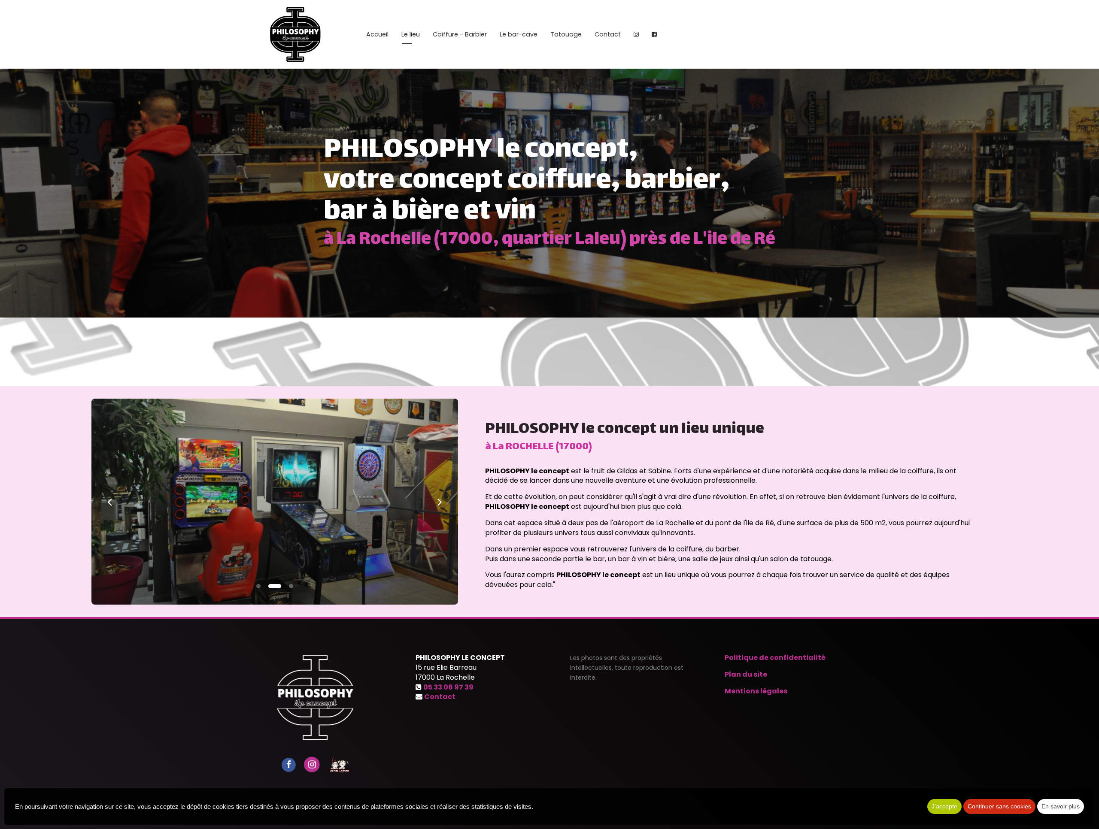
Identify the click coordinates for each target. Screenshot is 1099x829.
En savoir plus (1060, 806)
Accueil (377, 34)
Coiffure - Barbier (460, 34)
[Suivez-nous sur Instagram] (312, 764)
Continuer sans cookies (999, 806)
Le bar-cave (518, 34)
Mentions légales (756, 691)
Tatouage (566, 34)
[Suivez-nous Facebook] (288, 764)
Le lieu (410, 34)
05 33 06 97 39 (448, 687)
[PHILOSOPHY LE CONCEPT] (297, 34)
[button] (109, 502)
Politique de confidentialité (775, 658)
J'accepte (944, 806)
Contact (608, 34)
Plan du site (746, 674)
